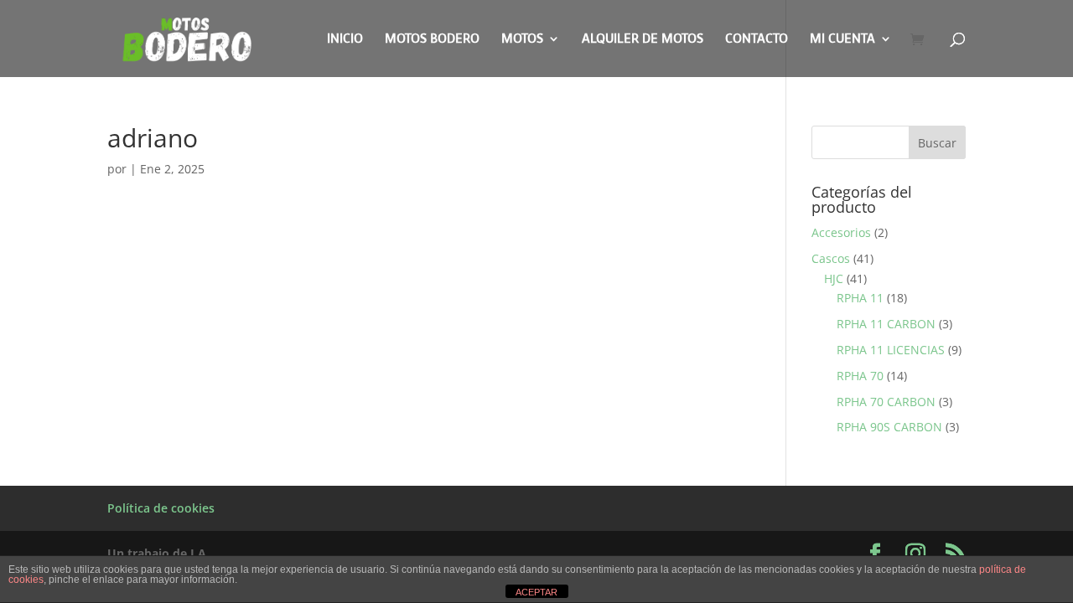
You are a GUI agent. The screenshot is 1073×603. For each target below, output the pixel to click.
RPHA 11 (860, 298)
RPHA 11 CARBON (886, 324)
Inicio (345, 40)
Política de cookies (161, 508)
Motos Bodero (432, 40)
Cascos (830, 258)
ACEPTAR (536, 592)
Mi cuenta (842, 40)
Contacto (756, 40)
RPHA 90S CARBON (889, 427)
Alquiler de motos (642, 40)
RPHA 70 (860, 376)
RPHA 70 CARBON (886, 402)
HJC (833, 278)
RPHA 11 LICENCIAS (891, 350)
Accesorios (841, 232)
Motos (522, 40)
